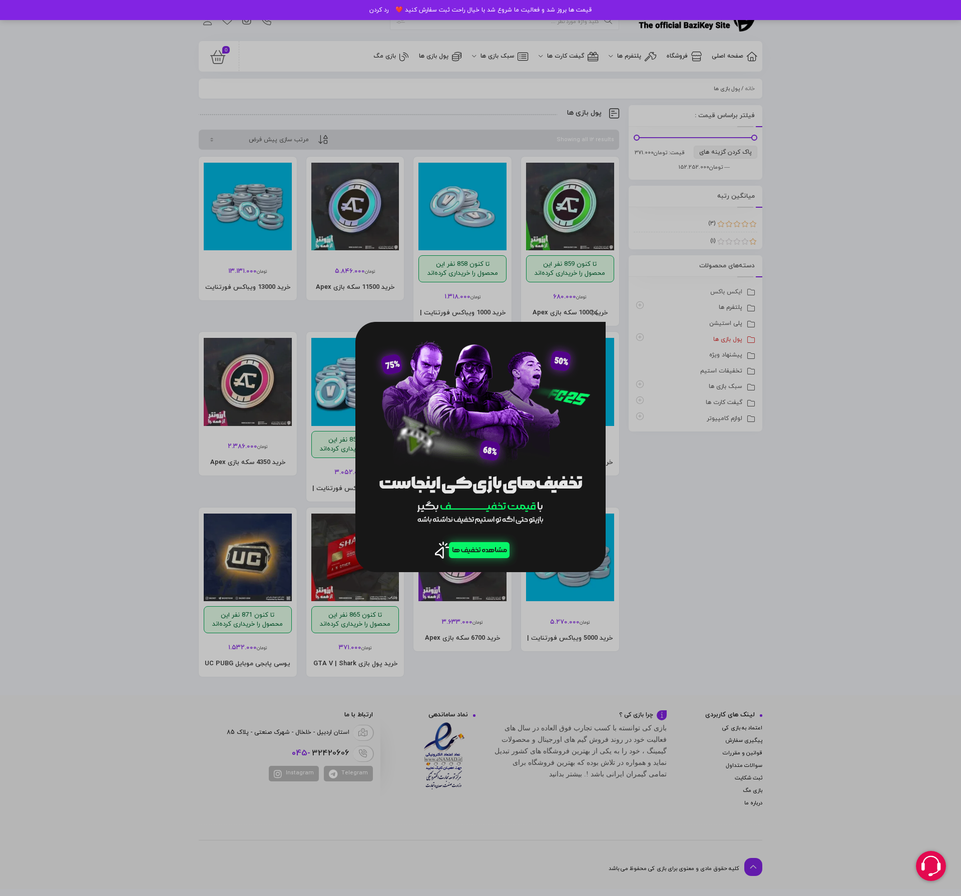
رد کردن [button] (378, 10)
